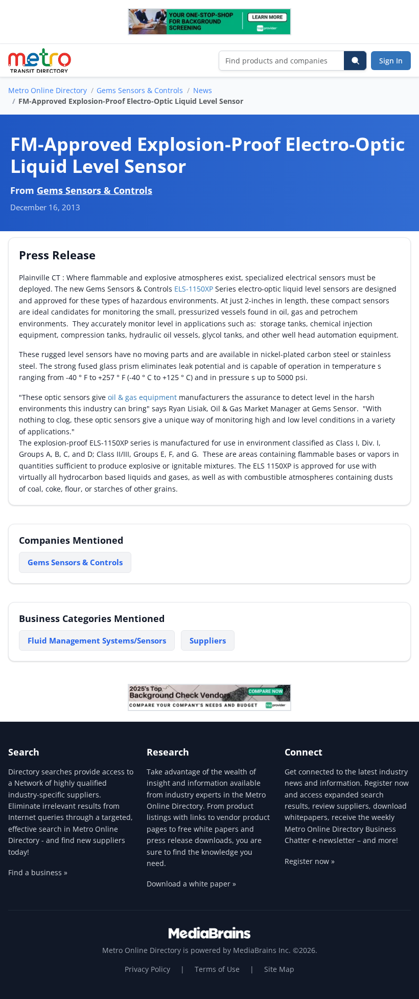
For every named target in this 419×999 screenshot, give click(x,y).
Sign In (391, 60)
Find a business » (37, 872)
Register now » (310, 861)
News (202, 90)
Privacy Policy (147, 969)
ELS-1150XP (193, 289)
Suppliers (208, 640)
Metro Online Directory (47, 90)
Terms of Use (217, 969)
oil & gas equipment (142, 397)
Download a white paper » (191, 884)
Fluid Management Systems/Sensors (97, 640)
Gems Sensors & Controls (140, 90)
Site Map (279, 969)
